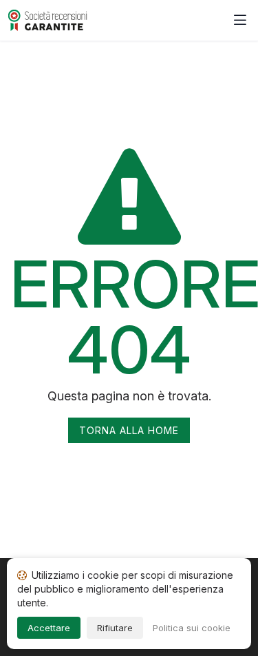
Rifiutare (115, 627)
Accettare (49, 627)
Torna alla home (129, 430)
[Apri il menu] (240, 20)
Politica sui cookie (191, 627)
